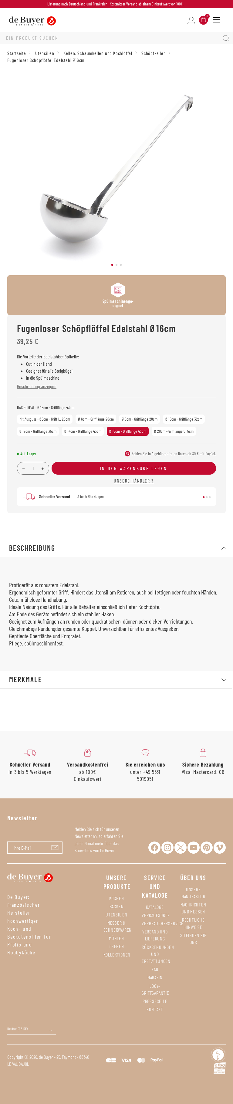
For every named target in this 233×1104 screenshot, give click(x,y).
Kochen (116, 898)
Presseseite (155, 1001)
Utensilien (116, 914)
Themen (116, 946)
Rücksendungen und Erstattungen (158, 954)
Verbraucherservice (162, 923)
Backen (117, 906)
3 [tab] (121, 265)
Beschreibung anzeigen (36, 386)
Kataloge (155, 907)
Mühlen (116, 938)
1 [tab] (112, 265)
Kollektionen (117, 954)
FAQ (155, 969)
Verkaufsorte (156, 915)
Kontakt (155, 1009)
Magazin (155, 977)
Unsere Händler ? (134, 480)
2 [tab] (116, 265)
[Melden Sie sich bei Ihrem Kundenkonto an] (191, 19)
